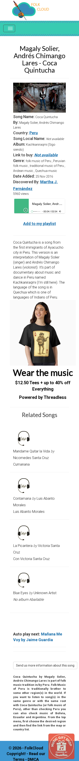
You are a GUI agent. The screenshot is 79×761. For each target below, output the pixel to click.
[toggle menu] (9, 28)
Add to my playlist (39, 223)
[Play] (25, 210)
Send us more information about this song (45, 665)
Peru (33, 133)
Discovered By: (26, 182)
